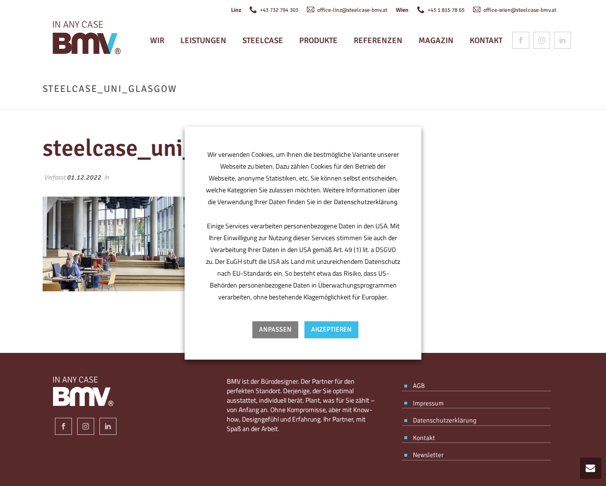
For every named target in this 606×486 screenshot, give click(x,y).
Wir (157, 40)
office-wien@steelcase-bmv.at (519, 10)
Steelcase (262, 40)
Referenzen (378, 40)
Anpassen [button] (275, 329)
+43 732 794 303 (278, 10)
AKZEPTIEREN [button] (331, 329)
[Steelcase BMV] (84, 40)
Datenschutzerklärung (365, 202)
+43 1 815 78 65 (445, 10)
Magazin (436, 40)
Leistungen (203, 40)
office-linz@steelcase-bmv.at (351, 10)
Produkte (318, 40)
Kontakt (486, 40)
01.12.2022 (84, 177)
